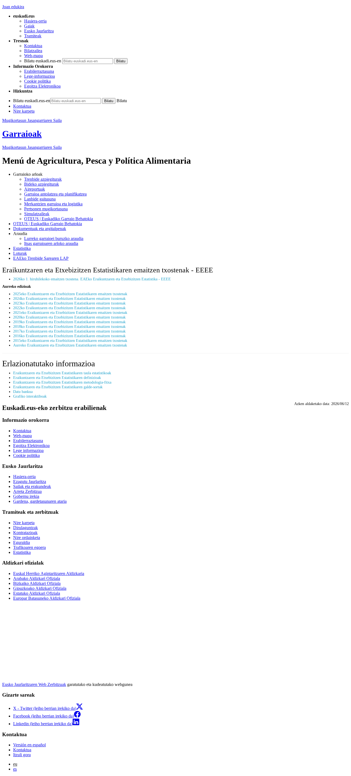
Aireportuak (34, 189)
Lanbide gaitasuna (40, 199)
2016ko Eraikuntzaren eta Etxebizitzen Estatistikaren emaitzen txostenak (69, 336)
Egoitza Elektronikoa (42, 86)
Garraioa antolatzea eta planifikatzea (55, 194)
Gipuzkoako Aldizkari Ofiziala (39, 588)
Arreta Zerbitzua (27, 491)
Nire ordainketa (26, 537)
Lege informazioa (28, 450)
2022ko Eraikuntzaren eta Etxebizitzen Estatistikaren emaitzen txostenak (69, 308)
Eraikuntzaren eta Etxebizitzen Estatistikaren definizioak (57, 377)
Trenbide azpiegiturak (43, 179)
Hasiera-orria (35, 21)
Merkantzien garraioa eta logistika (53, 204)
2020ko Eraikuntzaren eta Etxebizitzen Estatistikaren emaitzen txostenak (69, 317)
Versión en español (29, 744)
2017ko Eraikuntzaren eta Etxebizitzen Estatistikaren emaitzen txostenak (69, 331)
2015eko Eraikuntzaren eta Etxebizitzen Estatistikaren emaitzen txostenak (70, 340)
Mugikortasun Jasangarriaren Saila (32, 120)
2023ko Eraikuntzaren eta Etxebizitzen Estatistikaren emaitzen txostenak (69, 303)
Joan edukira (13, 6)
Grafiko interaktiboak (30, 396)
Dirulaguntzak (25, 527)
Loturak (20, 253)
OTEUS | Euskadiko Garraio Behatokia (58, 218)
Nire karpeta (24, 111)
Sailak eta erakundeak (32, 486)
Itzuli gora (22, 754)
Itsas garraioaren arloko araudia (51, 243)
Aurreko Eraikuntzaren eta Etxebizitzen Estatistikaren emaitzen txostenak (70, 345)
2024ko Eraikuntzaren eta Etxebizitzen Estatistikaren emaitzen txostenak (69, 298)
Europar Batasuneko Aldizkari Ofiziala (46, 598)
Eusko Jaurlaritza (39, 31)
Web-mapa (33, 55)
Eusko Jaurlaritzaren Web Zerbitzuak (34, 684)
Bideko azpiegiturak (41, 184)
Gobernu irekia (26, 496)
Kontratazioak (25, 532)
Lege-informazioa (39, 76)
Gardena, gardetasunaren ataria (40, 501)
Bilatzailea (33, 50)
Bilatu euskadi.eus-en (42, 60)
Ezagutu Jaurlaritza (29, 481)
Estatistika (22, 248)
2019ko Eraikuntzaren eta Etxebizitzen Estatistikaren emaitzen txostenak (69, 322)
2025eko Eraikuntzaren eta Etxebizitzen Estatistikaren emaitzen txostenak (70, 294)
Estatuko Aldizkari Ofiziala (36, 593)
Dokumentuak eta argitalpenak (39, 228)
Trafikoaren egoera (29, 547)
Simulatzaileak (36, 213)
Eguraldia (21, 542)
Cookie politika (37, 81)
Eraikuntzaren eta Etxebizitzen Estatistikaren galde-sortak (58, 387)
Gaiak (29, 26)
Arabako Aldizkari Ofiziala (36, 578)
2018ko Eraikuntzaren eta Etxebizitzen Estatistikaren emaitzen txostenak (69, 326)
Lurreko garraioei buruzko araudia (53, 238)
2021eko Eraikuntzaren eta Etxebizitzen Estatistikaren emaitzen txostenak (70, 312)
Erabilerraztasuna (39, 71)
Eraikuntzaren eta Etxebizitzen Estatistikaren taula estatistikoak (62, 373)
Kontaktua (33, 45)
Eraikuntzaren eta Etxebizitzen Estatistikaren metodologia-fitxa (62, 382)
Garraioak (22, 134)
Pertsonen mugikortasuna (46, 208)
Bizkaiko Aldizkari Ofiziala (37, 583)
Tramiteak (32, 36)
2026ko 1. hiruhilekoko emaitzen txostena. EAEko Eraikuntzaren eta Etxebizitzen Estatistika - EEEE (92, 279)
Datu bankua (23, 391)
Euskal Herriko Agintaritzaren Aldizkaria (48, 573)
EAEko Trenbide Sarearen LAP (41, 258)
